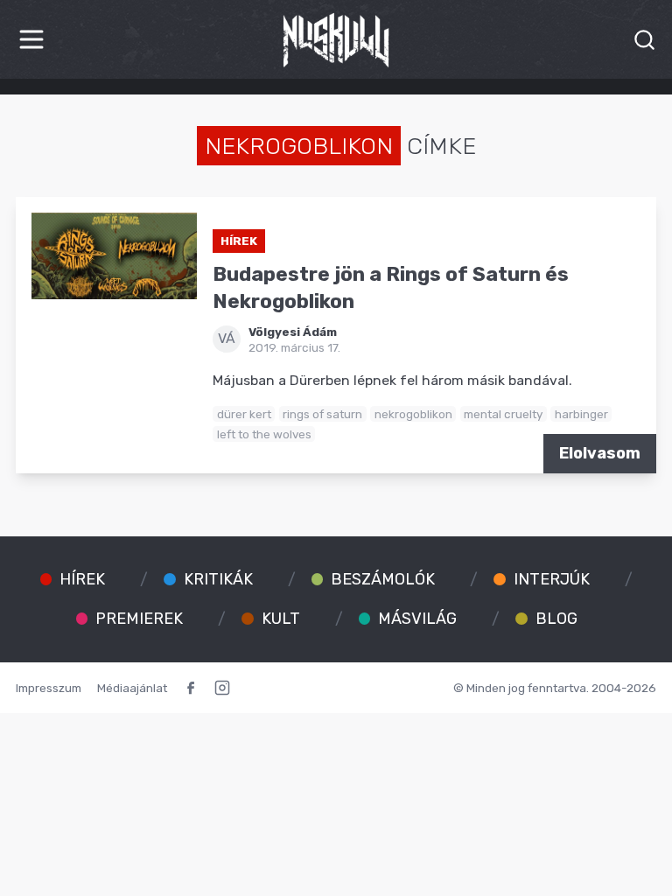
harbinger (581, 414)
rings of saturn (322, 414)
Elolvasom (599, 453)
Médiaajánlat (132, 688)
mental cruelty (503, 414)
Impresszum (48, 688)
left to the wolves (264, 434)
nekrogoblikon (413, 414)
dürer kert (244, 414)
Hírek (238, 241)
